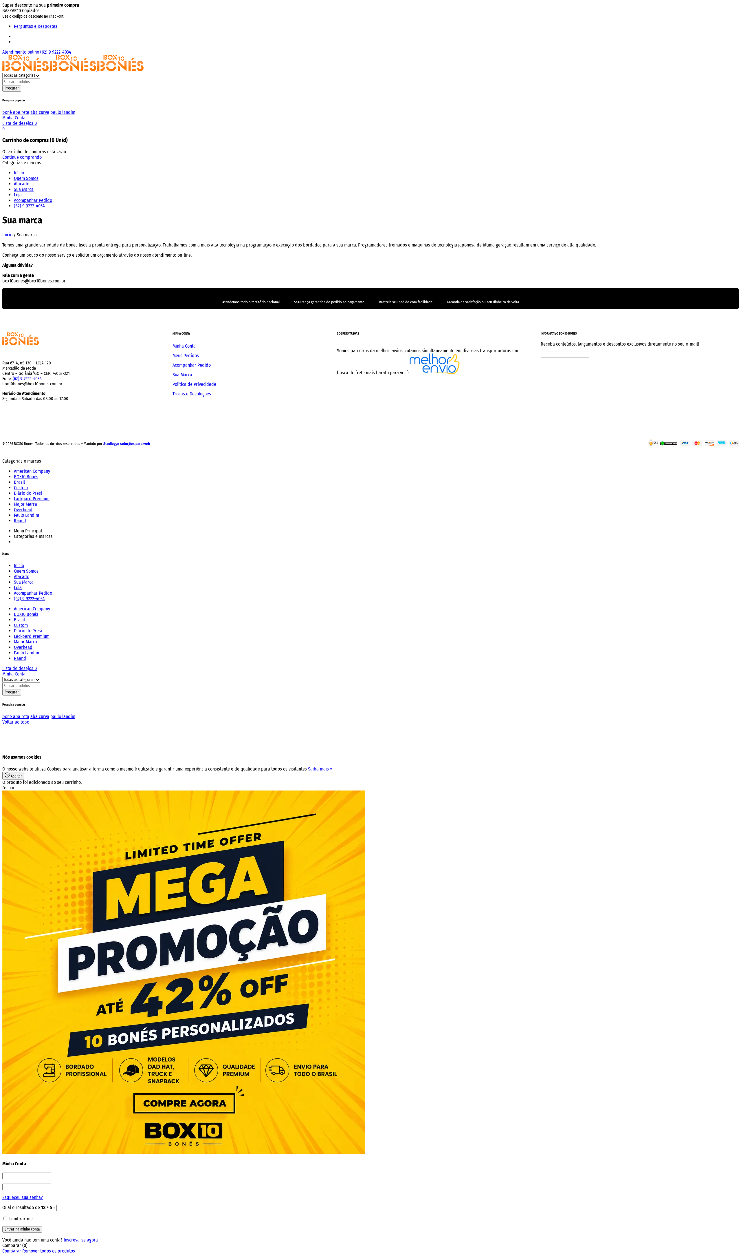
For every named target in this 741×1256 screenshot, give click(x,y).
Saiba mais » (320, 769)
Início (7, 235)
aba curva (39, 112)
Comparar (11, 1251)
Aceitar (16, 776)
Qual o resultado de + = (29, 1207)
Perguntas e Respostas (35, 26)
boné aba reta (15, 112)
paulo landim (62, 112)
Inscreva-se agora (81, 1240)
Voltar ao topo (15, 722)
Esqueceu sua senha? (22, 1197)
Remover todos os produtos (48, 1251)
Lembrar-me (20, 1219)
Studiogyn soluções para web (126, 443)
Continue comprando (22, 157)
